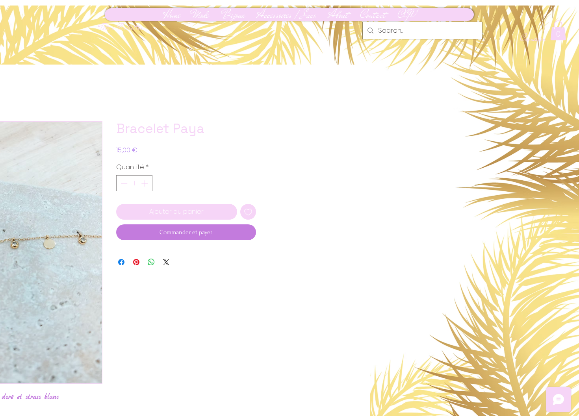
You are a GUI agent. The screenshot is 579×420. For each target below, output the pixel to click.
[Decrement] (123, 183)
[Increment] (145, 183)
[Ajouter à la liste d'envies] (248, 212)
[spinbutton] (134, 183)
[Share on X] (166, 262)
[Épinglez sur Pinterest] (136, 262)
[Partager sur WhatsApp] (151, 262)
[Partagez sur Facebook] (121, 262)
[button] (558, 30)
